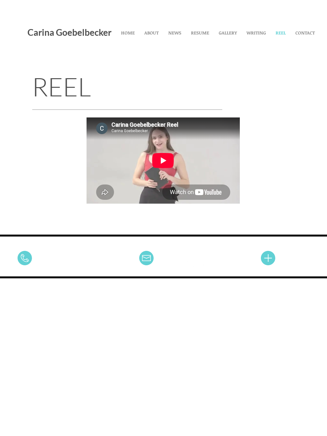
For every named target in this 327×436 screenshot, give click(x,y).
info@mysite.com (126, 258)
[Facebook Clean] (184, 264)
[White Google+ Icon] (202, 264)
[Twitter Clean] (193, 264)
